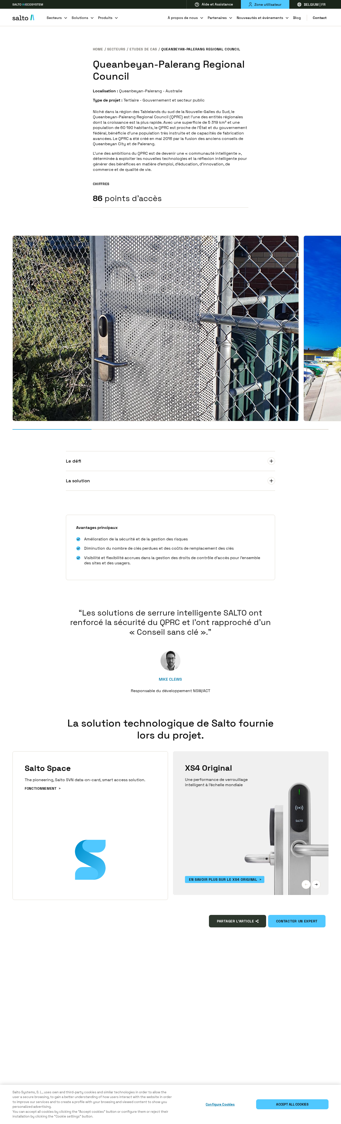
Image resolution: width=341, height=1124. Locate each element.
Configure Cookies (220, 1104)
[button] (306, 884)
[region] (170, 1104)
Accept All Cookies (292, 1104)
